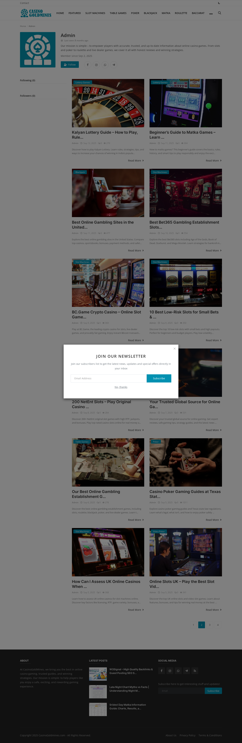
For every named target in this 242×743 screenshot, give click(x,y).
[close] (174, 348)
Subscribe (159, 378)
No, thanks (121, 387)
